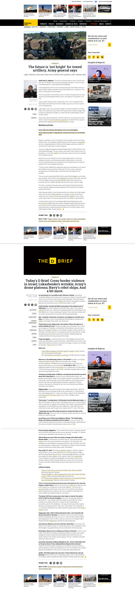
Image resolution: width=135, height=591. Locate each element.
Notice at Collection (76, 1)
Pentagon (51, 27)
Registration (53, 521)
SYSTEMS (93, 24)
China (83, 27)
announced (63, 178)
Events (108, 24)
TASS (73, 424)
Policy (51, 24)
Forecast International (101, 21)
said (68, 314)
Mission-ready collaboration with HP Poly (98, 98)
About (55, 21)
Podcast (72, 21)
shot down (60, 367)
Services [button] (83, 24)
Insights (80, 21)
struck (45, 203)
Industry (34, 27)
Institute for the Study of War (51, 395)
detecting (55, 194)
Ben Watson (31, 295)
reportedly (82, 142)
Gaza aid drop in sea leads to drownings (56, 355)
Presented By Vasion (94, 81)
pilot (74, 369)
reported (72, 485)
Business (59, 24)
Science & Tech (71, 24)
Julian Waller (78, 456)
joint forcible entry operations (59, 120)
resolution (49, 330)
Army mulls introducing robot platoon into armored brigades (58, 130)
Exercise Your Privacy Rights (105, 1)
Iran (67, 27)
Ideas (101, 24)
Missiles (43, 27)
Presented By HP (93, 100)
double (56, 153)
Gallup (40, 321)
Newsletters (64, 21)
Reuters (60, 301)
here (70, 363)
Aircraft (60, 27)
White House (75, 27)
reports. (63, 537)
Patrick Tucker (32, 296)
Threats (43, 24)
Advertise (88, 21)
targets (75, 176)
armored (41, 489)
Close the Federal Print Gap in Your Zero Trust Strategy (99, 78)
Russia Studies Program (63, 450)
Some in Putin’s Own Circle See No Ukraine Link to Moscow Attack (62, 470)
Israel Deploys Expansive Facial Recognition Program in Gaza (60, 351)
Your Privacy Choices (88, 1)
